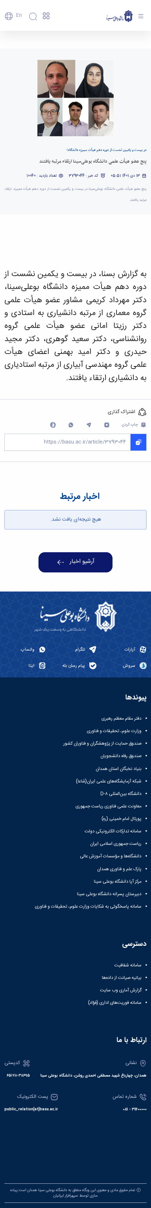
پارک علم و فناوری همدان (119, 869)
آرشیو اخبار (82, 562)
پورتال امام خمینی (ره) (121, 818)
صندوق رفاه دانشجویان (120, 756)
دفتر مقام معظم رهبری (121, 718)
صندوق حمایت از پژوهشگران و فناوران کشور (102, 743)
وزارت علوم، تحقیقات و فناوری (114, 731)
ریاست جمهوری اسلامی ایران (115, 843)
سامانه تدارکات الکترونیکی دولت (113, 831)
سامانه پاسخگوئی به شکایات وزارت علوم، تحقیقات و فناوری (88, 906)
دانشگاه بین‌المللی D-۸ (120, 794)
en (19, 15)
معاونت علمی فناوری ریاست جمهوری (108, 806)
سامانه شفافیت (127, 965)
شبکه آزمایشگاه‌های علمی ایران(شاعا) (108, 781)
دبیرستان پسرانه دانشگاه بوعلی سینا (109, 894)
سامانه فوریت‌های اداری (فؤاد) (114, 1002)
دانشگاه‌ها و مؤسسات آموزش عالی (110, 856)
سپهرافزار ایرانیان (65, 1196)
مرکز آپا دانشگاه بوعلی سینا (117, 881)
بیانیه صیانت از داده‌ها (121, 977)
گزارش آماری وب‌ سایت (120, 990)
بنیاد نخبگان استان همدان (118, 769)
